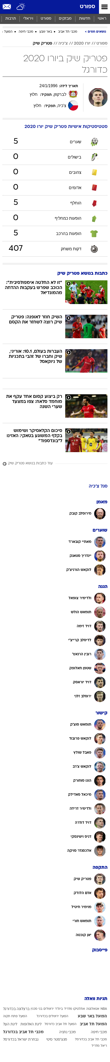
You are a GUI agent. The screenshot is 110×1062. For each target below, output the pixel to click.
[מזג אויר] (21, 7)
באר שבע (45, 31)
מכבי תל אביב (67, 31)
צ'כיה (63, 44)
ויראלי (28, 19)
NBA (104, 1009)
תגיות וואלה (95, 999)
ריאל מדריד (99, 1045)
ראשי (102, 19)
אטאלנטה (92, 1009)
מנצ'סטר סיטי (56, 1039)
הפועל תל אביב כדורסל (60, 1024)
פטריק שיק (42, 44)
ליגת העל (10, 1024)
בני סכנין (36, 1009)
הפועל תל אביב (93, 1024)
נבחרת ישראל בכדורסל (20, 1039)
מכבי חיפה (26, 31)
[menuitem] (84, 19)
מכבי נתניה (67, 1032)
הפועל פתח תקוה (15, 1016)
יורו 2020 (82, 44)
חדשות (84, 19)
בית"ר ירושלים (53, 1009)
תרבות (10, 19)
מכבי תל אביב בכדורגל (23, 1032)
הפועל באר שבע (92, 1016)
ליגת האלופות (30, 1024)
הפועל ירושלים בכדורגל (52, 1016)
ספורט (87, 6)
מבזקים (65, 19)
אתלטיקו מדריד (74, 1009)
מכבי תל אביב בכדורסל (91, 1039)
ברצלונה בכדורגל (16, 1009)
